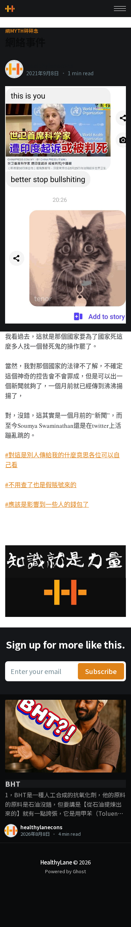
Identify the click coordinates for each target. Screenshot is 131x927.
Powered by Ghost (65, 871)
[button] (120, 9)
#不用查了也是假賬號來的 (40, 485)
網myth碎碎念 (21, 31)
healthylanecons (49, 65)
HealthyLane (56, 862)
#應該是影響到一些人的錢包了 (47, 504)
